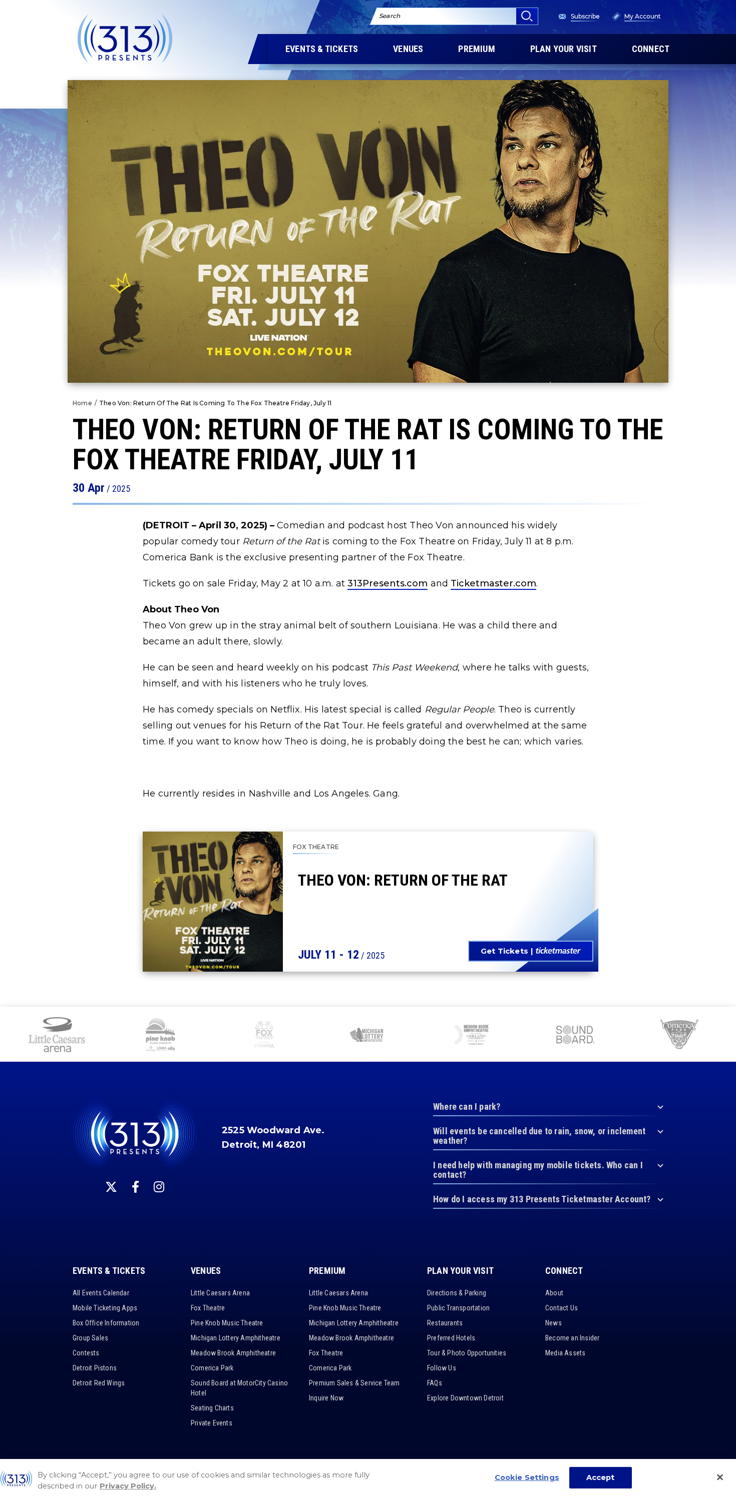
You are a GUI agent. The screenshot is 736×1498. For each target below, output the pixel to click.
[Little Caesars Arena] (57, 1035)
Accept (600, 1477)
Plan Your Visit (460, 1271)
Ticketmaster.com (493, 583)
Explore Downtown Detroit (465, 1398)
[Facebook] (135, 1187)
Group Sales (90, 1338)
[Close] (720, 1477)
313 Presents (125, 38)
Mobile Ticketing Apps (105, 1308)
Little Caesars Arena (220, 1293)
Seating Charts (212, 1408)
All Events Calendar (101, 1293)
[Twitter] (111, 1187)
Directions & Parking (456, 1293)
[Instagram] (159, 1187)
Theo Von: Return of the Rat (403, 880)
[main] (368, 503)
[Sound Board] (574, 1035)
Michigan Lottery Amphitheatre (235, 1338)
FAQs (434, 1383)
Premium (327, 1271)
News (553, 1323)
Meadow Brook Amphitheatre (233, 1353)
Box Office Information (106, 1323)
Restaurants (445, 1323)
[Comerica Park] (678, 1035)
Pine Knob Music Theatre (227, 1323)
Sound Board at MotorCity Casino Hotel (239, 1388)
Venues (206, 1271)
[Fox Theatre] (264, 1035)
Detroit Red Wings (99, 1383)
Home (82, 403)
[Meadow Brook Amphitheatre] (471, 1036)
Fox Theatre (208, 1308)
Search (389, 16)
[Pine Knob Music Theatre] (160, 1035)
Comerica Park (212, 1368)
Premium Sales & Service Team (354, 1383)
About (554, 1293)
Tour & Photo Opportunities (466, 1353)
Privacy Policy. (128, 1486)
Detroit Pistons (95, 1368)
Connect (564, 1271)
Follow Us (441, 1368)
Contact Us (561, 1308)
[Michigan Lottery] (368, 1036)
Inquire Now (326, 1398)
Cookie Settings (527, 1477)
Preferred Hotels (451, 1338)
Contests (86, 1353)
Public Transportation (458, 1308)
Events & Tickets (109, 1271)
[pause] (724, 1020)
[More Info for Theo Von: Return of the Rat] (213, 902)
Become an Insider (572, 1338)
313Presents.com (387, 583)
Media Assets (565, 1353)
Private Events (211, 1423)
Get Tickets (504, 951)
